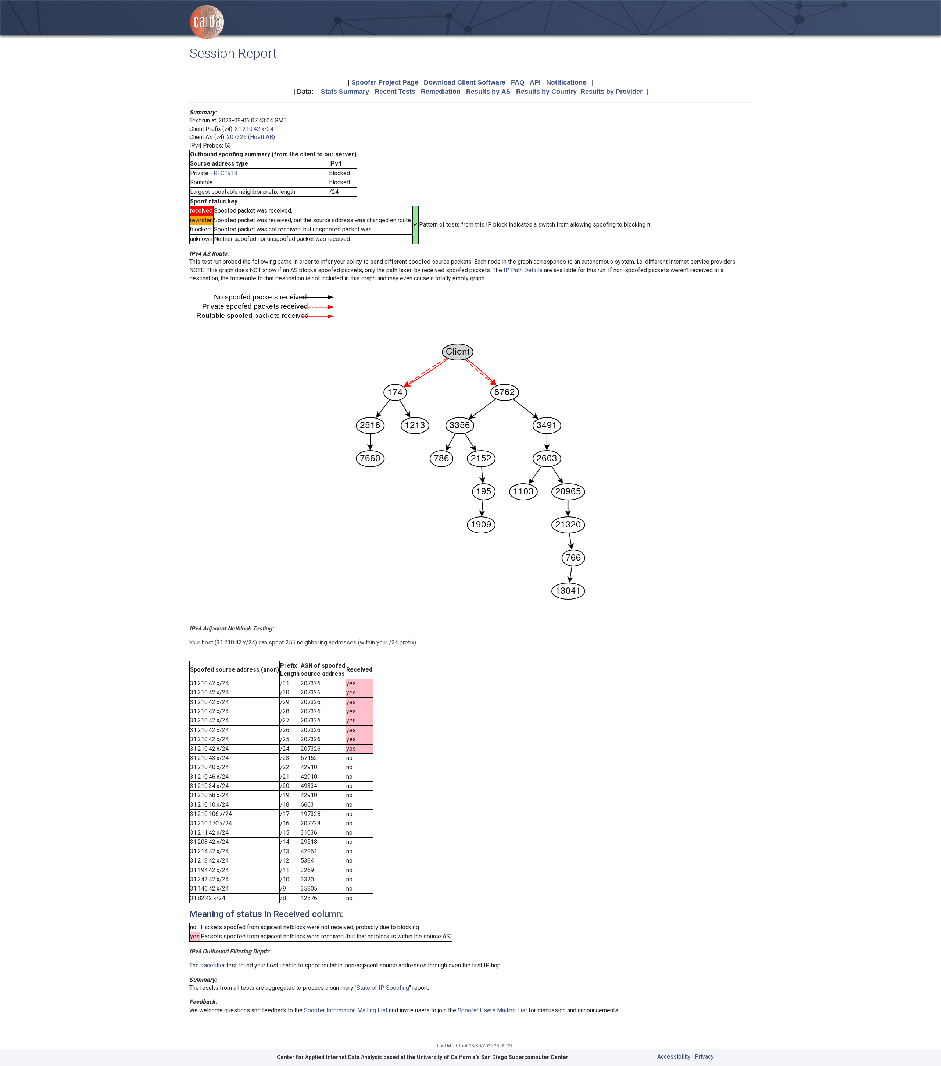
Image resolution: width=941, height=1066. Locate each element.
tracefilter (212, 965)
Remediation (441, 91)
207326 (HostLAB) (251, 137)
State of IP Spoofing (383, 987)
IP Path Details (523, 270)
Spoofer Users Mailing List (492, 1010)
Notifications (566, 82)
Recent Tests (395, 91)
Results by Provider (611, 91)
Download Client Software (464, 82)
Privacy (704, 1056)
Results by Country (546, 91)
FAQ (518, 82)
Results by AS (488, 91)
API (535, 82)
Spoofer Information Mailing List (345, 1010)
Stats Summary (345, 91)
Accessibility (674, 1056)
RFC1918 (225, 173)
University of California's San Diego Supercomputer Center (492, 1057)
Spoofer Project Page (384, 82)
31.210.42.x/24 (254, 128)
